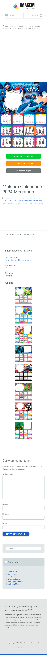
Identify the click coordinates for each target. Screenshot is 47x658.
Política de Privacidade (23, 648)
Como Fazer (12, 574)
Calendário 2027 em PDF (23, 156)
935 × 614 (13, 203)
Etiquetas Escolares (15, 579)
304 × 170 (21, 203)
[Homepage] (23, 6)
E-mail (7, 514)
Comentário (9, 474)
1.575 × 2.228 (38, 203)
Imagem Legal (11, 643)
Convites (11, 576)
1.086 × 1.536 (12, 200)
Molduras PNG (13, 584)
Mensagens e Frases (15, 581)
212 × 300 (25, 198)
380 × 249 (31, 200)
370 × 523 (29, 203)
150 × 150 (17, 198)
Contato (33, 648)
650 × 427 (39, 200)
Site (6, 523)
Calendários (12, 571)
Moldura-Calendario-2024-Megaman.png (18, 260)
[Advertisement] (23, 54)
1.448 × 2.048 (22, 200)
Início (13, 648)
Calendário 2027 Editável (23, 163)
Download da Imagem (23, 171)
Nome (7, 504)
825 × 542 (6, 203)
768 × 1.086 (33, 198)
